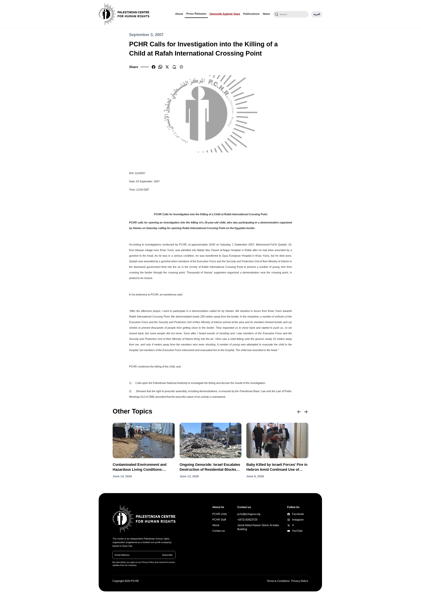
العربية (317, 14)
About (179, 13)
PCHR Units (219, 514)
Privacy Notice (299, 581)
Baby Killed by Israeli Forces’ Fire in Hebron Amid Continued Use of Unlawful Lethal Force (276, 467)
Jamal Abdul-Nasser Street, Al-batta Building (258, 527)
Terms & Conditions (278, 581)
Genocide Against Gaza (225, 13)
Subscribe (167, 554)
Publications (251, 13)
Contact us (218, 530)
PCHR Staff (219, 519)
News (266, 13)
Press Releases (196, 13)
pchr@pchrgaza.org (248, 514)
